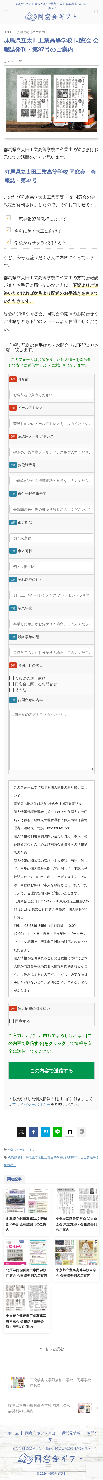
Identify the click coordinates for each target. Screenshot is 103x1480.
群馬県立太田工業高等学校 (44, 1157)
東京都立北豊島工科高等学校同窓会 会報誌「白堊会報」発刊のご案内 (26, 1321)
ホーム (13, 1433)
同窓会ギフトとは (40, 1433)
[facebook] (33, 1132)
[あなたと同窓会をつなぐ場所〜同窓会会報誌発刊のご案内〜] (51, 19)
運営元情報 (71, 1433)
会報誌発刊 (16, 1157)
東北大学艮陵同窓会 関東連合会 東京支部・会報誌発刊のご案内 (76, 1224)
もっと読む (54, 1348)
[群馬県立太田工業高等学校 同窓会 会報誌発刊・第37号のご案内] (45, 1132)
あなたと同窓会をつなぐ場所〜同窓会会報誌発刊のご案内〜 (51, 1448)
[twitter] (21, 1132)
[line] (57, 1132)
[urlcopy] (81, 1132)
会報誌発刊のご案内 (22, 1149)
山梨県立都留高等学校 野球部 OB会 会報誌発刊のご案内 (26, 1224)
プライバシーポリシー (31, 1104)
